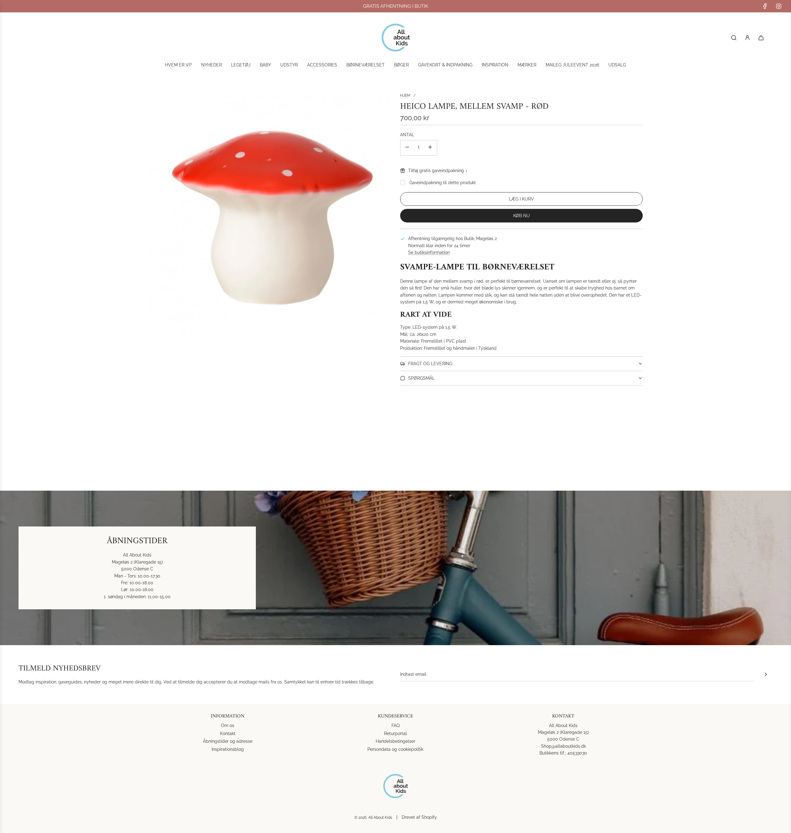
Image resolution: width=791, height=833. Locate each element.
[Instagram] (778, 6)
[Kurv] (761, 37)
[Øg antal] (430, 147)
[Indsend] (765, 674)
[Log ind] (747, 37)
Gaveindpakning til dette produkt (442, 182)
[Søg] (734, 37)
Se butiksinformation (429, 252)
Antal (407, 134)
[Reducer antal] (407, 147)
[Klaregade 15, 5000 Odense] (395, 568)
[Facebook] (765, 6)
